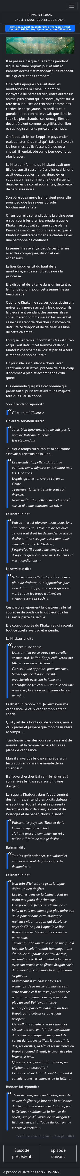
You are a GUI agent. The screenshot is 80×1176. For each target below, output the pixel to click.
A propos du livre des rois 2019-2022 (31, 1172)
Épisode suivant (58, 1153)
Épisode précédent (21, 1153)
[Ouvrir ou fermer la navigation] (72, 6)
